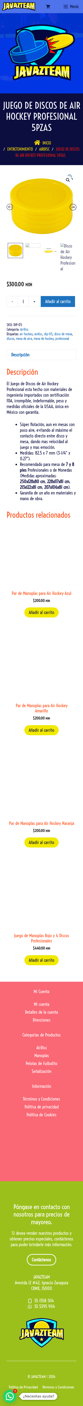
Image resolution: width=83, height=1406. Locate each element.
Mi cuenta (41, 1004)
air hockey (26, 334)
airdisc (38, 334)
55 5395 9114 (44, 1306)
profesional (62, 338)
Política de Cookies (41, 1114)
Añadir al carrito (58, 301)
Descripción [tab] (20, 354)
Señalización (41, 1071)
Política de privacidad (42, 1107)
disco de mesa (63, 334)
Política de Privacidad (23, 1387)
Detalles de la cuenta (41, 1012)
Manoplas (41, 1055)
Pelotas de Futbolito (41, 1063)
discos (10, 338)
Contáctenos (41, 1259)
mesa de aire (24, 338)
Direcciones (41, 1020)
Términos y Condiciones (41, 1099)
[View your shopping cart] (48, 6)
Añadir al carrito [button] (41, 612)
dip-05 (48, 334)
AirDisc (24, 329)
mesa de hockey (44, 338)
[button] (68, 180)
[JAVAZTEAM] (18, 6)
